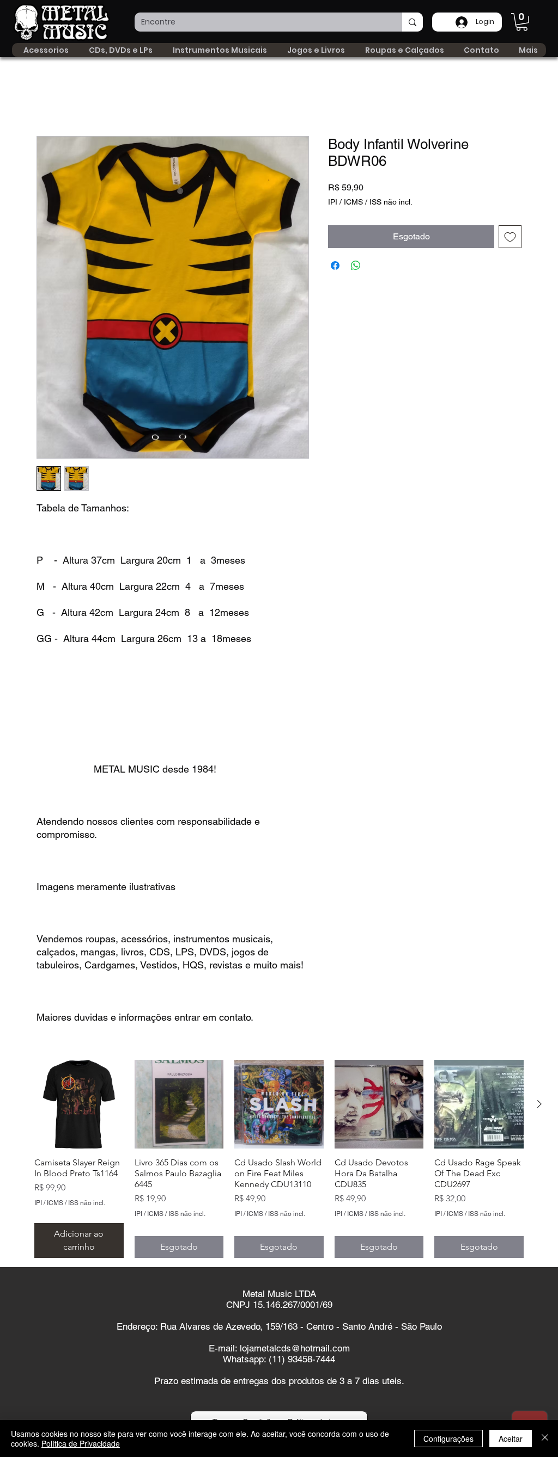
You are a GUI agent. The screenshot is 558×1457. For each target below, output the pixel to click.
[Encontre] (412, 22)
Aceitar (511, 1438)
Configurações (448, 1438)
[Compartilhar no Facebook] (335, 266)
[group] (279, 1158)
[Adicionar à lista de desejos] (510, 237)
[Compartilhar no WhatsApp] (355, 266)
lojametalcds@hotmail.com (295, 1348)
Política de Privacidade (80, 1443)
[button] (521, 22)
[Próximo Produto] (539, 1103)
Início (47, 97)
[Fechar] (544, 1438)
